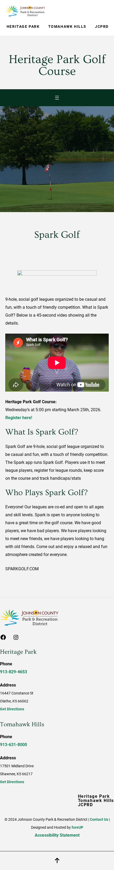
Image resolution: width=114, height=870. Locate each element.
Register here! (18, 417)
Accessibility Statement (57, 835)
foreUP (77, 827)
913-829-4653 (13, 671)
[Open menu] (57, 98)
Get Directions (12, 709)
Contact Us (99, 819)
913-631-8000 (13, 744)
